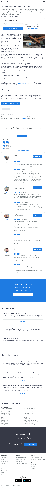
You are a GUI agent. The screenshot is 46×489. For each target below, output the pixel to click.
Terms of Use (19, 465)
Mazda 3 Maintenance (5, 413)
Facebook (33, 464)
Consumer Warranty (21, 457)
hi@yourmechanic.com (27, 441)
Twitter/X (33, 468)
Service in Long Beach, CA (29, 408)
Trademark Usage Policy (21, 463)
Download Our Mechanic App (38, 459)
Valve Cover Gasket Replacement (31, 421)
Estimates (3, 468)
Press (2, 459)
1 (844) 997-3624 (17, 441)
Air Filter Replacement (28, 418)
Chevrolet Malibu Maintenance (7, 414)
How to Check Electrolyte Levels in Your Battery (14, 313)
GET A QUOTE (23, 294)
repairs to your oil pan (23, 83)
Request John (38, 249)
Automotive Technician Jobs (37, 457)
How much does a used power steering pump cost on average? (18, 372)
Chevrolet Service (5, 424)
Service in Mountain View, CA (30, 411)
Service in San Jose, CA (28, 413)
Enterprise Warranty (20, 459)
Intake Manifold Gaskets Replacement (32, 424)
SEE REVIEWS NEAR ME (23, 150)
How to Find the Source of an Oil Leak (12, 326)
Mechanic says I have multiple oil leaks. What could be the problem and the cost (22, 385)
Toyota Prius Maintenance (6, 408)
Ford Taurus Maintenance (6, 410)
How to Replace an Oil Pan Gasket (11, 338)
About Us (3, 457)
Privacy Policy (19, 461)
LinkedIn (33, 466)
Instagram (33, 470)
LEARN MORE (17, 100)
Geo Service (3, 418)
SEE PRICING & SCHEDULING (10, 103)
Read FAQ (15, 444)
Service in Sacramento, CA (29, 414)
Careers (3, 463)
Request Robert (37, 187)
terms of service (24, 118)
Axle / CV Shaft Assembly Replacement (32, 420)
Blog (2, 474)
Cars (2, 466)
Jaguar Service (4, 423)
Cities (2, 465)
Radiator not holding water (9, 360)
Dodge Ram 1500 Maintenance (7, 411)
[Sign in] (44, 2)
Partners (3, 472)
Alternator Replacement (29, 423)
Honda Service (4, 421)
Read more (23, 321)
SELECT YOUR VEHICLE (12, 28)
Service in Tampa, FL (28, 410)
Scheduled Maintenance (6, 470)
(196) (37, 28)
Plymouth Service (5, 420)
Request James (37, 156)
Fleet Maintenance (5, 461)
